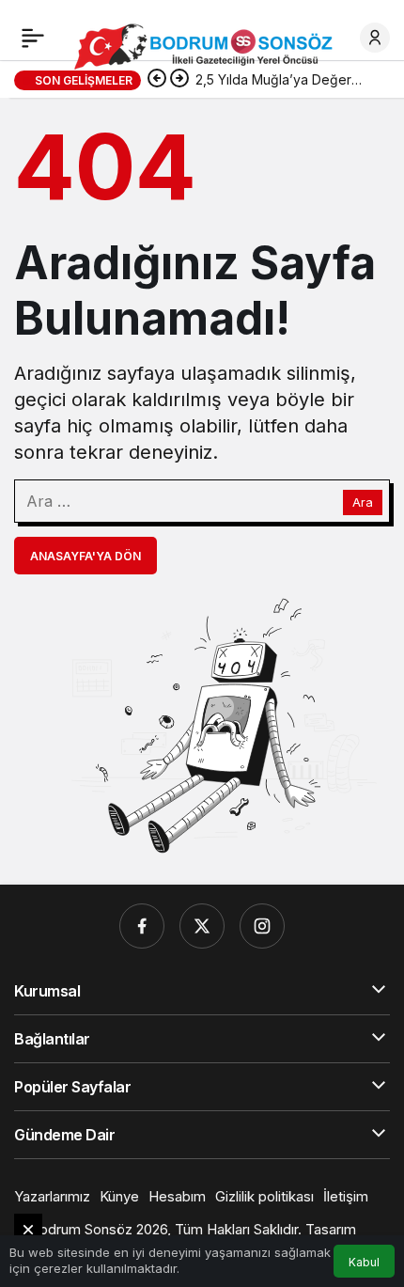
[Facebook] (141, 926)
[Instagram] (262, 926)
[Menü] (33, 37)
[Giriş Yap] (375, 38)
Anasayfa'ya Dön (85, 556)
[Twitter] (202, 926)
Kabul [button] (364, 1262)
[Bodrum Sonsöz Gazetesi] (208, 45)
